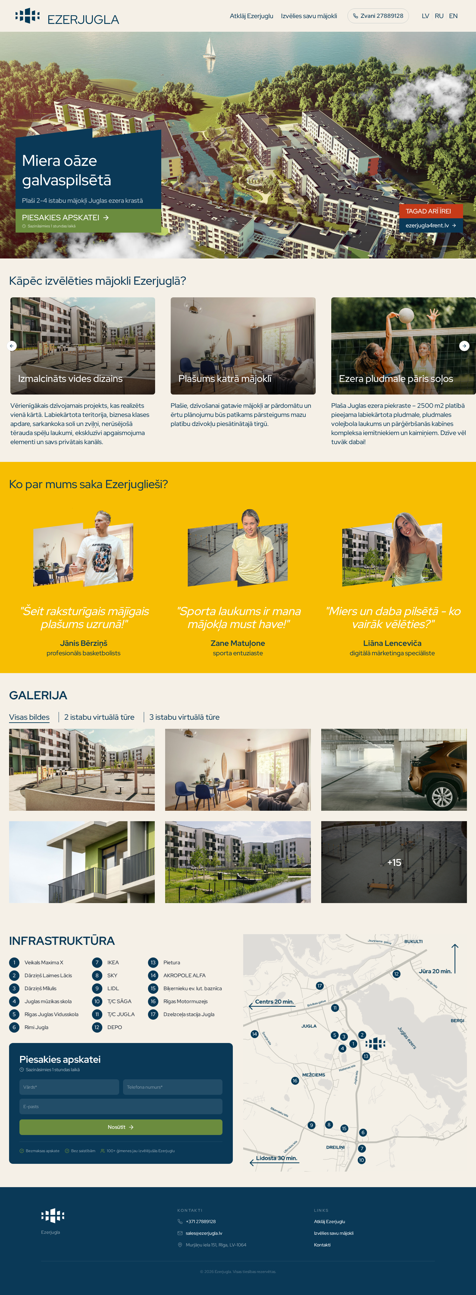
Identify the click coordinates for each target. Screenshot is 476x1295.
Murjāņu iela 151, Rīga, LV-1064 (216, 1245)
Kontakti (322, 1245)
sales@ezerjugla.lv (204, 1233)
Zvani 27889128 (382, 15)
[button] (82, 770)
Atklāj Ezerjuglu (251, 16)
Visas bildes (29, 717)
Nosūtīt (116, 1127)
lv (425, 16)
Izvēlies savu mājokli (309, 16)
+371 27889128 (201, 1221)
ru (439, 16)
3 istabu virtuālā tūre (184, 717)
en (453, 16)
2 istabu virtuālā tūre (99, 717)
